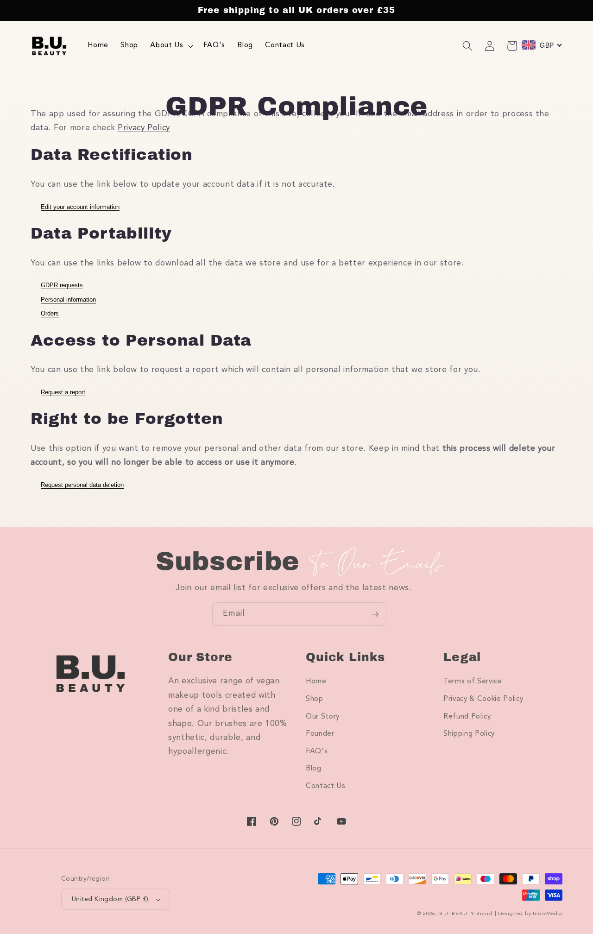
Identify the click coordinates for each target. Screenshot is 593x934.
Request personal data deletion (82, 484)
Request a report (63, 392)
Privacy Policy (144, 128)
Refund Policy (467, 716)
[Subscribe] (375, 614)
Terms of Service (472, 681)
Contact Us (326, 786)
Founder (320, 734)
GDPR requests (62, 285)
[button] (170, 46)
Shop (314, 699)
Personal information (68, 299)
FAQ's (317, 751)
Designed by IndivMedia (530, 913)
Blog (314, 768)
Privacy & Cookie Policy (483, 699)
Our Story (323, 716)
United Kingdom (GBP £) (110, 899)
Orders (50, 313)
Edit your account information (80, 206)
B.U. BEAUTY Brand (465, 913)
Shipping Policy (469, 734)
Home (316, 681)
